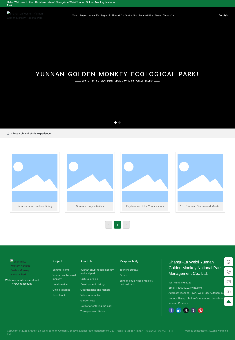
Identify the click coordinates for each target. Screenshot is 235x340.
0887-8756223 (182, 282)
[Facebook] (171, 310)
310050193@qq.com (190, 287)
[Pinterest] (200, 310)
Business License (155, 330)
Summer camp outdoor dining (34, 206)
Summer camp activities (90, 206)
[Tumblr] (193, 310)
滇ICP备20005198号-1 (131, 331)
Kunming (223, 330)
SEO (170, 330)
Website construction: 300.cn (200, 330)
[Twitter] (186, 310)
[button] (115, 122)
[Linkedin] (178, 310)
